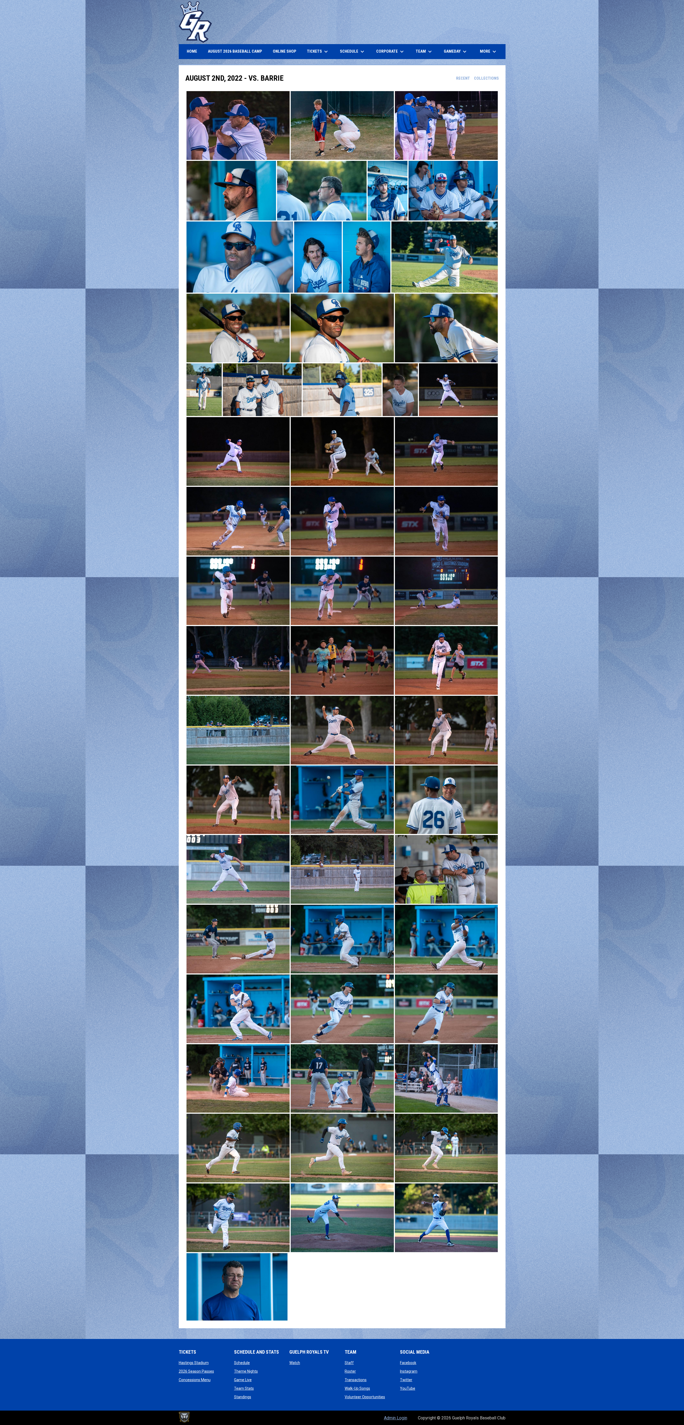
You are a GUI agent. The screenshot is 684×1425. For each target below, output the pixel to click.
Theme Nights (246, 1371)
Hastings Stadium (194, 1363)
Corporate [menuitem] (390, 51)
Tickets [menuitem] (318, 51)
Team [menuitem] (424, 51)
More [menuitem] (489, 51)
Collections (486, 78)
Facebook (408, 1363)
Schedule (242, 1363)
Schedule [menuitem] (353, 51)
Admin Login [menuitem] (395, 1417)
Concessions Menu (195, 1380)
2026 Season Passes (196, 1371)
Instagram (408, 1371)
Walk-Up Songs (357, 1388)
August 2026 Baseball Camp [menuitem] (237, 51)
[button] (238, 125)
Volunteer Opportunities (365, 1397)
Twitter (406, 1380)
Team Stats (244, 1388)
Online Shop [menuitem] (286, 51)
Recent (463, 78)
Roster (350, 1371)
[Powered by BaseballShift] (184, 1417)
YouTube (407, 1388)
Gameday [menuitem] (456, 51)
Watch (294, 1363)
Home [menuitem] (192, 51)
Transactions (356, 1380)
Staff (349, 1363)
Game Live (243, 1380)
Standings (242, 1397)
